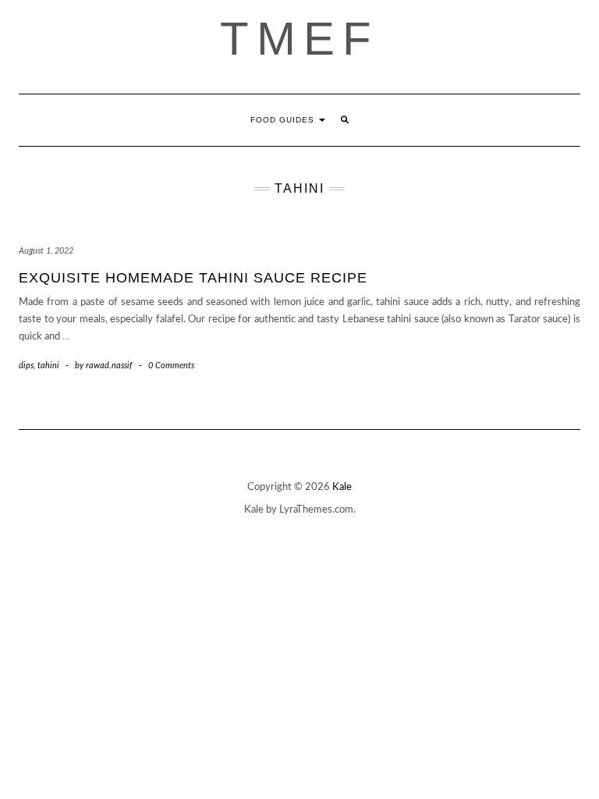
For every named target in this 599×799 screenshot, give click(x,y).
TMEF (299, 38)
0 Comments (171, 365)
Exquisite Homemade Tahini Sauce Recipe (193, 278)
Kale (342, 487)
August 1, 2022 (46, 251)
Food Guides (283, 119)
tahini (48, 365)
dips (26, 365)
